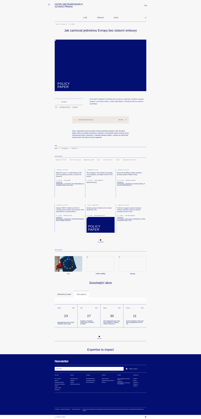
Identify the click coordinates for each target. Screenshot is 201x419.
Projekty (72, 382)
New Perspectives (90, 382)
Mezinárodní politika (90, 378)
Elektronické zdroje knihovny (108, 380)
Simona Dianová (130, 180)
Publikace (72, 380)
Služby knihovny (105, 378)
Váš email (58, 368)
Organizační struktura (59, 382)
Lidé (85, 17)
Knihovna (104, 375)
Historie (56, 380)
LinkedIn (135, 386)
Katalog (103, 382)
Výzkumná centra (74, 378)
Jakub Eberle (98, 180)
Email (57, 148)
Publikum (68, 409)
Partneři (56, 386)
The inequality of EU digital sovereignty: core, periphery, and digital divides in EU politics (100, 174)
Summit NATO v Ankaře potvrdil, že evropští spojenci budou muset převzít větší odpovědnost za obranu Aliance (70, 209)
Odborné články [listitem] (92, 170)
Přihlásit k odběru (133, 368)
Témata (100, 17)
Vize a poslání (58, 378)
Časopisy (88, 375)
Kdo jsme (57, 375)
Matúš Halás (68, 215)
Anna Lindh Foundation (60, 384)
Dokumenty (57, 389)
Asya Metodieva (130, 215)
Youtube (135, 378)
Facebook (65, 148)
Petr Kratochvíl (99, 215)
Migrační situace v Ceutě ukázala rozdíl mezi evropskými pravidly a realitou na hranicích (68, 174)
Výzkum (72, 375)
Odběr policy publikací (75, 384)
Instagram (135, 384)
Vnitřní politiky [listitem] (65, 107)
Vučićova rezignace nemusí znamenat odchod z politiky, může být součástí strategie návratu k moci (129, 209)
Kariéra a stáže (58, 387)
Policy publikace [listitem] (61, 24)
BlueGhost (78, 409)
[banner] (73, 5)
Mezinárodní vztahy (90, 380)
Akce (116, 17)
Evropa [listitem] (75, 107)
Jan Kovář (67, 180)
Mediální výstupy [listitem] (62, 170)
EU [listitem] (56, 107)
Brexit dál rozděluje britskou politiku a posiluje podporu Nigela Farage (129, 173)
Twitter (74, 148)
